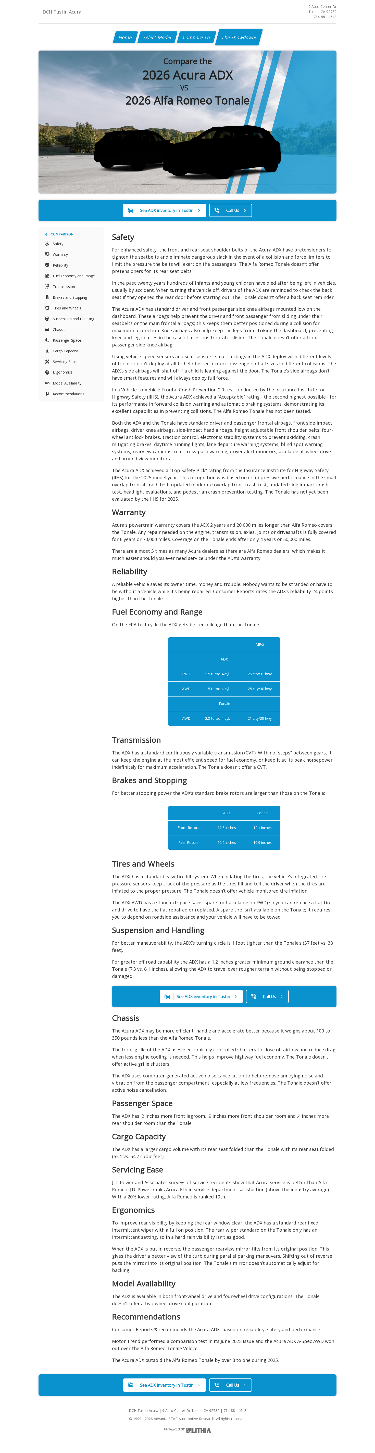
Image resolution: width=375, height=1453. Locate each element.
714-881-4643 (325, 16)
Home (125, 37)
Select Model (157, 37)
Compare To (196, 37)
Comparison (62, 234)
